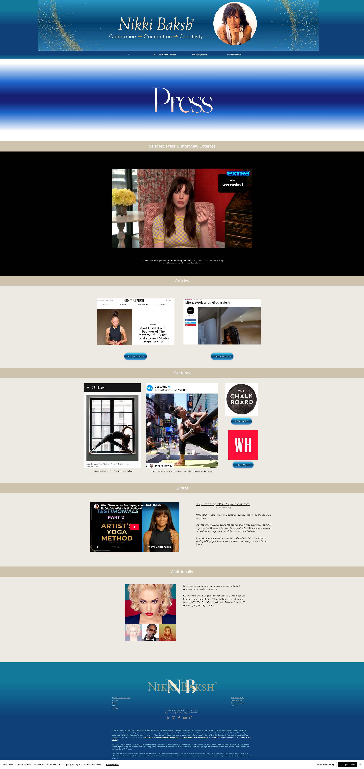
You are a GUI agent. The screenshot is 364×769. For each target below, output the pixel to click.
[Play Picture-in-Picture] (243, 247)
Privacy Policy (181, 712)
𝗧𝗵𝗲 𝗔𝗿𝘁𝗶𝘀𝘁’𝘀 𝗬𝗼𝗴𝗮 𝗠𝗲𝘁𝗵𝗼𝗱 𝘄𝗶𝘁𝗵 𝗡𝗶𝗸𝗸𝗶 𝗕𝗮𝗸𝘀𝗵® (162, 737)
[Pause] (116, 247)
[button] (164, 54)
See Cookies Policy (325, 764)
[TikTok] (190, 718)
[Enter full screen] (248, 247)
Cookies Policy (193, 712)
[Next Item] (170, 604)
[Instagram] (173, 718)
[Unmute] (121, 247)
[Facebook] (179, 718)
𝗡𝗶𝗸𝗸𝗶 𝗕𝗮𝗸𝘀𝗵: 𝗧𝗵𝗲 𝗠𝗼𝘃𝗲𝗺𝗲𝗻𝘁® (195, 737)
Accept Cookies (348, 764)
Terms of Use (170, 712)
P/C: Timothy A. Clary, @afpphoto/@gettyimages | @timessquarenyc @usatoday (182, 471)
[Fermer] (360, 764)
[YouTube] (185, 718)
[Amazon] (168, 718)
